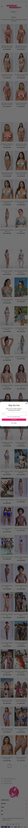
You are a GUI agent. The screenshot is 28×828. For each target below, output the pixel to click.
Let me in (14, 419)
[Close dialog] (26, 403)
